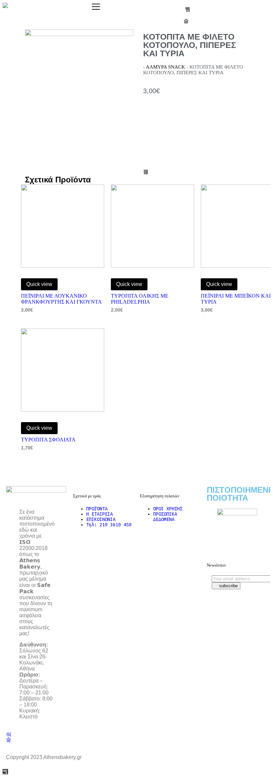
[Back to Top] (5, 771)
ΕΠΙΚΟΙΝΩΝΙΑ (101, 519)
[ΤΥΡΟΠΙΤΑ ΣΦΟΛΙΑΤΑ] (62, 369)
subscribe (228, 585)
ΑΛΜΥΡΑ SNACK (165, 67)
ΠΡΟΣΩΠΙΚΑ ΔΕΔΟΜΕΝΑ (165, 516)
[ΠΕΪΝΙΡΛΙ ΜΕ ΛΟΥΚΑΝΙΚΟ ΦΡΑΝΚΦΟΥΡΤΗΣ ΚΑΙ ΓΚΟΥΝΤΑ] (62, 226)
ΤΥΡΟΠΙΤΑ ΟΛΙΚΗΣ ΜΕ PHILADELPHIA (139, 299)
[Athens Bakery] (5, 5)
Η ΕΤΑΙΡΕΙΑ (99, 514)
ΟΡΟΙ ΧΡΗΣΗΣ (167, 508)
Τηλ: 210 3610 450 (109, 524)
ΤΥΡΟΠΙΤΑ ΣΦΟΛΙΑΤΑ (48, 439)
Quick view (39, 284)
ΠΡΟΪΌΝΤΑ (97, 508)
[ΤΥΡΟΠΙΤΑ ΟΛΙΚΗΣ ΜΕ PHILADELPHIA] (152, 226)
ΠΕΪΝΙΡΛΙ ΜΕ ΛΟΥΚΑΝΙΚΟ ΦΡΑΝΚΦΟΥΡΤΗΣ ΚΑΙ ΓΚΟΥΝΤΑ (61, 299)
